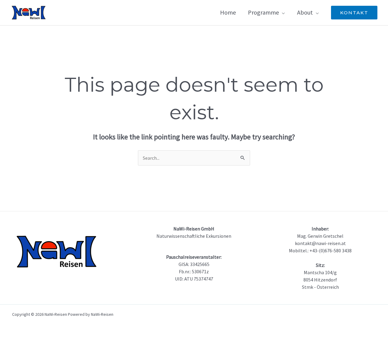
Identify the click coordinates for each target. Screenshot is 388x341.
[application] (282, 12)
